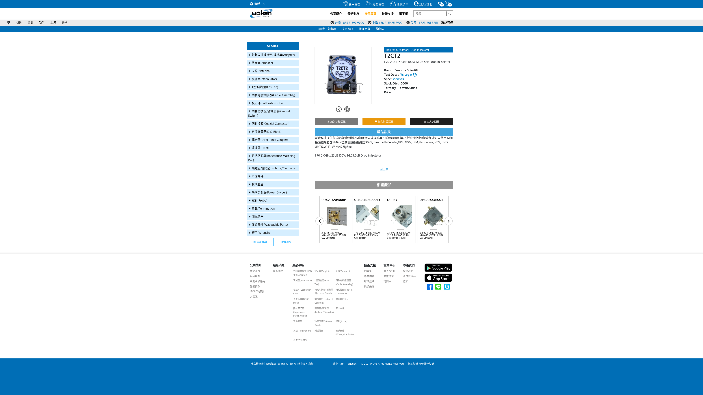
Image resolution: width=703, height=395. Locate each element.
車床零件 (257, 176)
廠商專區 (378, 4)
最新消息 (353, 14)
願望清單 (389, 276)
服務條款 (271, 363)
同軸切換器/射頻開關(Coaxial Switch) (269, 113)
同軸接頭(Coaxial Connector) (270, 123)
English (352, 363)
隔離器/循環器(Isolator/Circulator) (274, 168)
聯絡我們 (447, 23)
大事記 (254, 296)
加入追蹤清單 (385, 121)
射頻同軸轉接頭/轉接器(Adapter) (273, 55)
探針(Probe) (259, 200)
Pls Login (406, 74)
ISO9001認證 (257, 291)
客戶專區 (354, 4)
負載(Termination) (263, 208)
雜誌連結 (369, 281)
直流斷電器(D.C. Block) (266, 131)
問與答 (368, 270)
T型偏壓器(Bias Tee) (264, 87)
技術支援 (388, 14)
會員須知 (283, 363)
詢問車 (387, 281)
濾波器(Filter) (260, 148)
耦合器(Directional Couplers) (270, 140)
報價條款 (255, 286)
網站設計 (413, 363)
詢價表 (380, 29)
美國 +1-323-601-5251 (424, 23)
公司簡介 (336, 14)
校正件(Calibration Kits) (267, 103)
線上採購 (307, 363)
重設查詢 (261, 241)
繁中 (335, 363)
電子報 (403, 14)
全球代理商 (409, 276)
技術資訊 (347, 29)
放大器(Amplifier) (262, 63)
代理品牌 (364, 29)
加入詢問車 (432, 121)
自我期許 (255, 276)
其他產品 (257, 184)
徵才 (405, 281)
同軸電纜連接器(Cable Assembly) (273, 95)
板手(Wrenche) (261, 232)
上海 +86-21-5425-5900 (387, 23)
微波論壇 (369, 286)
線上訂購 (295, 363)
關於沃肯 (255, 270)
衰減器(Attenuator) (264, 79)
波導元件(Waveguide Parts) (269, 224)
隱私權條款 (257, 363)
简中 (342, 363)
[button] (319, 221)
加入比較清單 (338, 121)
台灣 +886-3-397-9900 (349, 23)
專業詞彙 (369, 276)
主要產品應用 (257, 281)
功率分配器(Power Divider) (269, 192)
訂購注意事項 (327, 29)
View (396, 79)
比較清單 (402, 4)
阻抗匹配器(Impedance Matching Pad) (271, 158)
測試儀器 (257, 216)
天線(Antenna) (261, 71)
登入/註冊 (425, 4)
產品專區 (370, 14)
